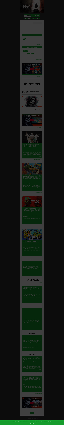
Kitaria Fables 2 (31, 380)
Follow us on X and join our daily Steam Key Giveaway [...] (31, 109)
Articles (33, 18)
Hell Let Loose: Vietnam (35, 288)
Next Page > (32, 416)
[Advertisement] (32, 29)
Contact (38, 18)
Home (25, 18)
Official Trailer (32, 113)
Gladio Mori (33, 143)
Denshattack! (35, 241)
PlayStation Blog (32, 56)
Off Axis (27, 317)
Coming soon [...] (25, 41)
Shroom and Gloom (38, 359)
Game (32, 16)
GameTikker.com (38, 420)
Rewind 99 (34, 262)
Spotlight (29, 18)
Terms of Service (32, 420)
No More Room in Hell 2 (34, 208)
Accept (32, 423)
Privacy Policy (50, 421)
